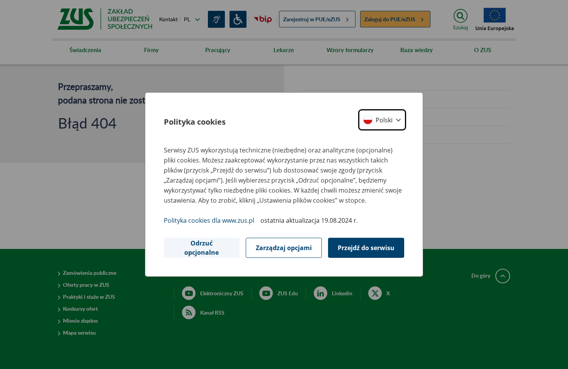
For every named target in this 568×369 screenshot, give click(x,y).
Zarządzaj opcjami (284, 248)
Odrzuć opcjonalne (201, 248)
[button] (382, 120)
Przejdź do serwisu (366, 248)
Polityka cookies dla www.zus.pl (209, 220)
